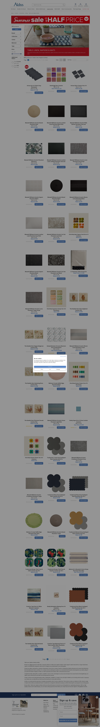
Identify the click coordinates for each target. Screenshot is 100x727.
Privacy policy (63, 356)
